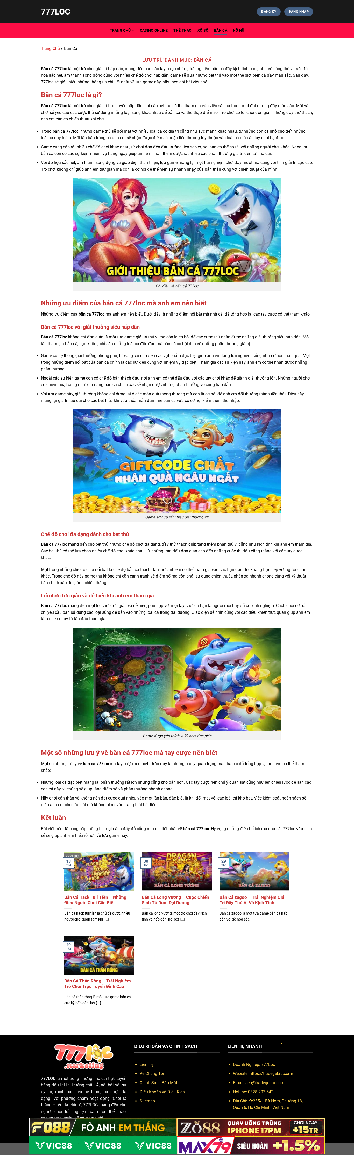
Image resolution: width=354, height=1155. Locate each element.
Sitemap (147, 1101)
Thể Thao (182, 30)
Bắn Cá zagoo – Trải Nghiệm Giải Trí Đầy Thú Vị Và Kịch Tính (253, 900)
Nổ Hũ (238, 30)
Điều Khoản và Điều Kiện (162, 1091)
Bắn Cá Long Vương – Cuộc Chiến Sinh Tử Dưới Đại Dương (175, 900)
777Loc (55, 12)
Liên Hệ (146, 1064)
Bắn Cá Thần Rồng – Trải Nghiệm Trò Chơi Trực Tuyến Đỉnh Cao (97, 984)
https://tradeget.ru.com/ (272, 1073)
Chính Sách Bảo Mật (158, 1082)
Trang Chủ (120, 30)
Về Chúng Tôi (152, 1073)
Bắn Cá (220, 30)
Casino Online (154, 30)
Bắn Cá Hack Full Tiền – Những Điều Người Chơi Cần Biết (95, 900)
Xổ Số (202, 30)
